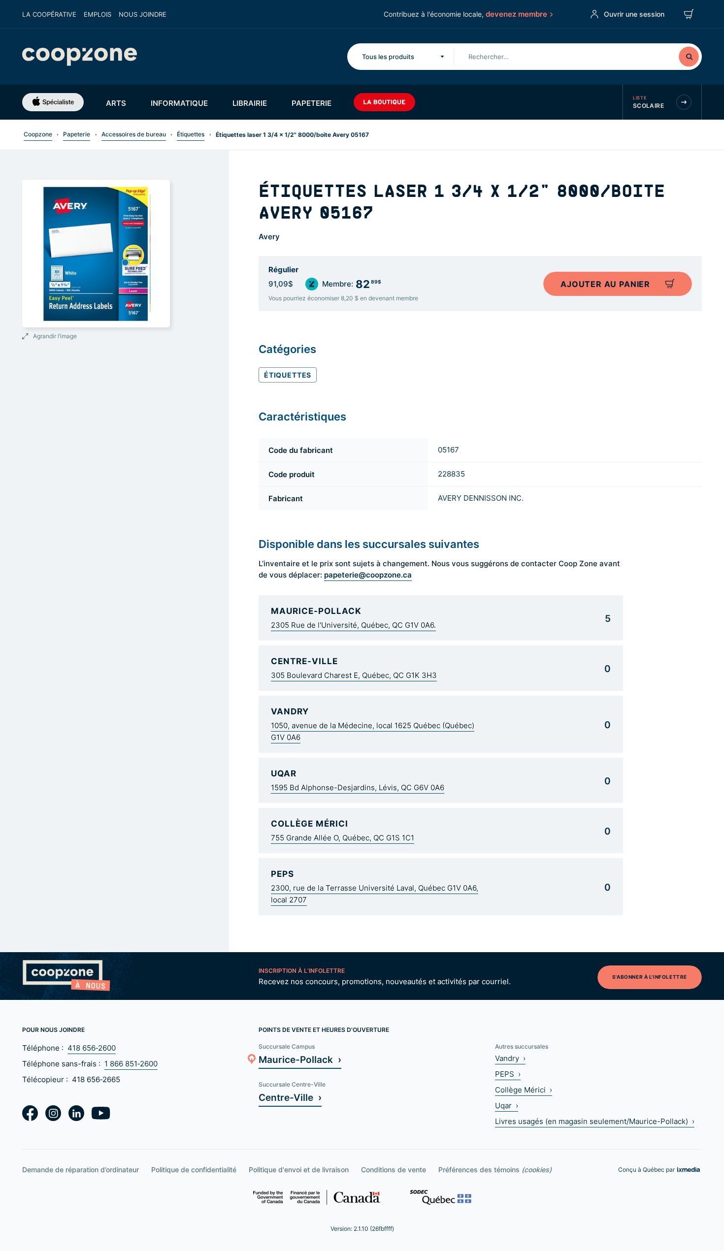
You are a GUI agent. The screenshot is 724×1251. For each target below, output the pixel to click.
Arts (116, 102)
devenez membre (516, 13)
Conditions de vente (393, 1169)
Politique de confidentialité (193, 1169)
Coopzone (38, 134)
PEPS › (508, 1074)
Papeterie (311, 102)
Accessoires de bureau (133, 134)
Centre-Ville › (290, 1097)
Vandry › (510, 1058)
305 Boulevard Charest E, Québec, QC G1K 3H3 (354, 675)
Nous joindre (142, 14)
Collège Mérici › (523, 1090)
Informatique (179, 102)
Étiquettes (190, 134)
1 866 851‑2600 (131, 1064)
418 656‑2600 (91, 1048)
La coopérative (49, 14)
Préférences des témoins (495, 1169)
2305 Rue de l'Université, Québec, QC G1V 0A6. (353, 625)
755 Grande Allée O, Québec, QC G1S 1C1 (342, 838)
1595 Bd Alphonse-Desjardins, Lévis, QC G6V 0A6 (357, 787)
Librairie (249, 102)
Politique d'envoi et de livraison (299, 1169)
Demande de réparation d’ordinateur (80, 1169)
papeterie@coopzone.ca (368, 574)
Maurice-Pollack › (300, 1059)
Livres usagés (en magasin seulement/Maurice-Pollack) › (594, 1121)
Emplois (97, 14)
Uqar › (506, 1105)
